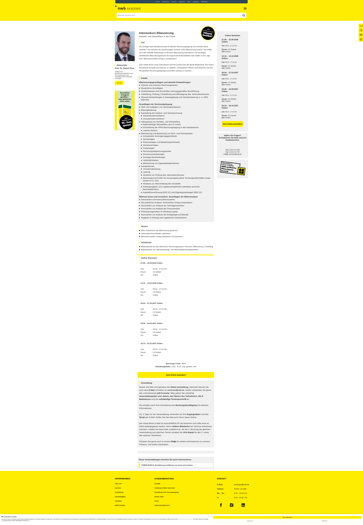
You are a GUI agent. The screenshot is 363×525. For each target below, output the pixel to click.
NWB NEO (204, 1)
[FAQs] (361, 39)
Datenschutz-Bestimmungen (185, 519)
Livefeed (173, 1)
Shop (188, 1)
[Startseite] (361, 26)
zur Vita (119, 83)
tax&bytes (196, 1)
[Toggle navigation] (245, 8)
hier (30, 520)
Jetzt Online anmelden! (233, 124)
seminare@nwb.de (235, 154)
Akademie (182, 1)
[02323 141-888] (361, 30)
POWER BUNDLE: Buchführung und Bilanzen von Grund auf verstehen (167, 465)
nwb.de (158, 1)
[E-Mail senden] (361, 35)
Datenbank (165, 1)
